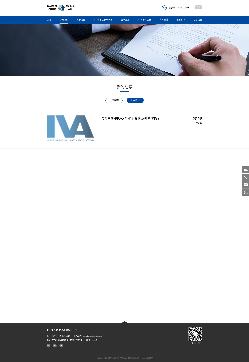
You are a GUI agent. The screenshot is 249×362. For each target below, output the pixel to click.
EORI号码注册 (144, 20)
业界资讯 (135, 100)
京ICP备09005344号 (134, 358)
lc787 (151, 358)
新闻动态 (64, 20)
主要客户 (181, 20)
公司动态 (114, 100)
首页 (49, 20)
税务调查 (125, 20)
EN (198, 7)
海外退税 (164, 20)
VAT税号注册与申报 (103, 20)
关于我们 (81, 20)
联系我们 (197, 20)
